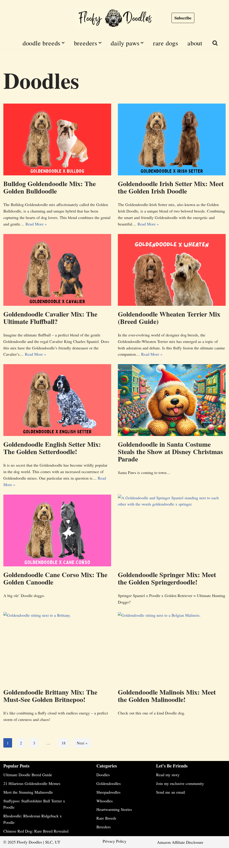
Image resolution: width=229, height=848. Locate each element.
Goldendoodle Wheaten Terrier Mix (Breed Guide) (169, 317)
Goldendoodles (108, 783)
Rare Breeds (106, 818)
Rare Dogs (165, 43)
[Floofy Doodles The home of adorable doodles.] (114, 18)
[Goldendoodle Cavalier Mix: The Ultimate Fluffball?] (57, 270)
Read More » (36, 224)
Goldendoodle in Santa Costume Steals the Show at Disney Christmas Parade (170, 451)
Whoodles (104, 800)
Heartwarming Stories (114, 809)
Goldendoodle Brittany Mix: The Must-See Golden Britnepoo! (50, 695)
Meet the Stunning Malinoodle (28, 792)
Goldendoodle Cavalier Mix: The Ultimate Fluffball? (50, 317)
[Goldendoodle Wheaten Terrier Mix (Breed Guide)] (172, 270)
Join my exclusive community (180, 783)
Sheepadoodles (108, 792)
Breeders (103, 826)
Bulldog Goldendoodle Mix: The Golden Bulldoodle (49, 187)
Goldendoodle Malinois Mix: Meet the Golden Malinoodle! (167, 695)
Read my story (168, 774)
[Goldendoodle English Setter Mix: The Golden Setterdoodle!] (57, 400)
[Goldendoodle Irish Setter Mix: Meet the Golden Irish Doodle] (172, 139)
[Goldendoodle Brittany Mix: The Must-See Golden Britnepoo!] (57, 648)
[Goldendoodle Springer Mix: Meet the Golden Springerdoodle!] (172, 530)
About (194, 43)
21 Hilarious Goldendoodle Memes (31, 783)
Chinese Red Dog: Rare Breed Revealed (35, 831)
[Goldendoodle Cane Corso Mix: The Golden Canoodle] (57, 530)
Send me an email (170, 792)
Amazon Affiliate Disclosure (180, 842)
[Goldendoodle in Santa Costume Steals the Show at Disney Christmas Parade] (172, 400)
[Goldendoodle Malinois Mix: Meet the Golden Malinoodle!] (172, 648)
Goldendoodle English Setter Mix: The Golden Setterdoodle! (52, 447)
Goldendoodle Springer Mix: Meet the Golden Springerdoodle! (167, 578)
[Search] (215, 43)
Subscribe (182, 18)
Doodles (103, 774)
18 (63, 743)
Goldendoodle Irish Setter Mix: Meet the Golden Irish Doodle (171, 187)
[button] (63, 42)
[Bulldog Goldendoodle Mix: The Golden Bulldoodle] (57, 139)
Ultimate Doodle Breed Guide (27, 774)
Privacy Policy (114, 841)
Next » (82, 743)
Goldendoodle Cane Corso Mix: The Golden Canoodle (55, 578)
